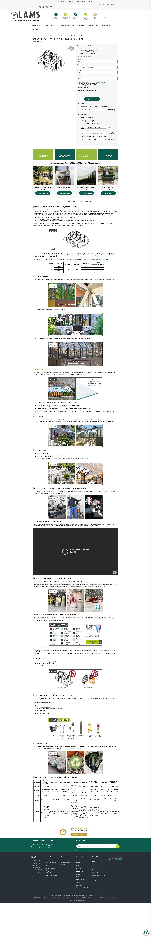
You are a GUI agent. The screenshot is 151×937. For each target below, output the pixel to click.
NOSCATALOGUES (56, 18)
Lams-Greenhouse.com (57, 897)
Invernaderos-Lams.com (103, 897)
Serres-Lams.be (82, 897)
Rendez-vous (108, 155)
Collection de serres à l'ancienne (47, 35)
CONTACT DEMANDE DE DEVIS (85, 18)
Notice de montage (100, 82)
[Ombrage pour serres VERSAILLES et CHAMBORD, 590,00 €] (86, 180)
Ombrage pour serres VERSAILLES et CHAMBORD (94, 136)
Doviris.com (114, 897)
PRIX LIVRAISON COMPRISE (66, 18)
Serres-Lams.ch (92, 897)
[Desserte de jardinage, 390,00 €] (108, 180)
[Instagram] (111, 7)
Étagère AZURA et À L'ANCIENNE (89, 123)
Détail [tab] (61, 201)
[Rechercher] (90, 6)
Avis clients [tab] (88, 201)
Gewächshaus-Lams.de (71, 897)
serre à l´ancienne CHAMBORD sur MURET (97, 259)
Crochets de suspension (87, 117)
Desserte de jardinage (86, 130)
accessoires (100, 255)
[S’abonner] (118, 846)
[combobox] (72, 6)
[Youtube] (105, 7)
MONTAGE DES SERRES (75, 18)
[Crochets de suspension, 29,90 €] (64, 180)
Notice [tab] (80, 201)
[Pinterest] (108, 7)
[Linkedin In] (51, 846)
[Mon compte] (102, 17)
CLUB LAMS (95, 18)
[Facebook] (101, 7)
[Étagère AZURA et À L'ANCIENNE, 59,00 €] (43, 180)
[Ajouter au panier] (114, 109)
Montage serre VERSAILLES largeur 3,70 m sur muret (94, 106)
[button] (92, 99)
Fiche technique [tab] (70, 201)
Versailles (60, 35)
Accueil (35, 35)
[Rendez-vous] (108, 152)
